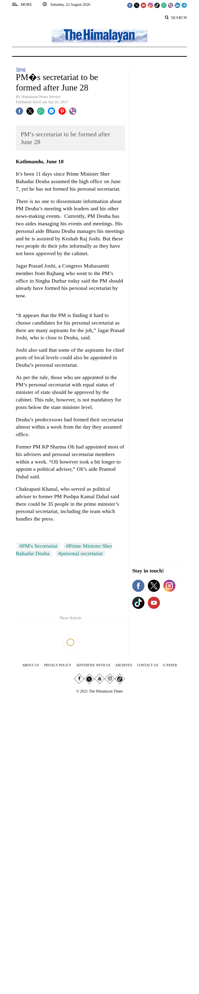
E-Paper (170, 665)
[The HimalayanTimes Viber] (170, 5)
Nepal (20, 69)
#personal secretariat (80, 553)
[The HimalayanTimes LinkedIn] (177, 5)
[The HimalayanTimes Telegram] (184, 5)
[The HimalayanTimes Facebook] (130, 5)
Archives (123, 665)
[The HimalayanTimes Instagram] (150, 5)
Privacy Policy (57, 665)
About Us (30, 665)
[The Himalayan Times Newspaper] (99, 35)
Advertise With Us (93, 665)
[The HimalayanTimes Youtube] (143, 5)
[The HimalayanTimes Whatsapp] (163, 5)
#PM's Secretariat (38, 546)
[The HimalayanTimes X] (136, 5)
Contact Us (147, 665)
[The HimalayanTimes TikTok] (157, 5)
